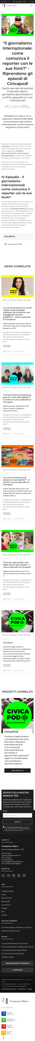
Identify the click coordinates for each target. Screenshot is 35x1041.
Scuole (3, 894)
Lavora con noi (6, 905)
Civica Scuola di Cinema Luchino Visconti (14, 943)
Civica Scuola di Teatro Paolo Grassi (12, 954)
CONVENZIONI (17, 970)
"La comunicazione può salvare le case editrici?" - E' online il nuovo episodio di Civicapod (16, 481)
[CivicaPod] (17, 621)
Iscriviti (17, 822)
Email (5, 811)
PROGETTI (8, 351)
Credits (30, 989)
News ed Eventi (6, 898)
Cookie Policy (22, 989)
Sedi (2, 912)
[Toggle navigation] (31, 5)
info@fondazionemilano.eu (14, 861)
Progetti (4, 908)
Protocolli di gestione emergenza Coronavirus (16, 927)
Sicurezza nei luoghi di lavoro (10, 931)
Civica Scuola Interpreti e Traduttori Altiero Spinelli (17, 947)
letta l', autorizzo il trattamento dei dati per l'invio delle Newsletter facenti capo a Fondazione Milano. (17, 828)
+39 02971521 (8, 859)
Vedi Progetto (17, 770)
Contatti (4, 915)
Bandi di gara (5, 901)
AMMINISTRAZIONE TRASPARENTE (17, 963)
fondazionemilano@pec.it (13, 863)
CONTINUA (7, 345)
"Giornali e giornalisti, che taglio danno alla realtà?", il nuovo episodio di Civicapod (17, 564)
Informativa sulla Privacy (15, 827)
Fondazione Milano (7, 891)
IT (29, 1)
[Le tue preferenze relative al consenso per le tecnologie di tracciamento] (3, 1037)
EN (33, 1)
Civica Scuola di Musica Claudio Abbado (14, 950)
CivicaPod (8, 643)
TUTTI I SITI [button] (3, 1)
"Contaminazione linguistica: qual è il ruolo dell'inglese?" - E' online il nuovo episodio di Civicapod (17, 398)
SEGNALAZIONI (18, 351)
